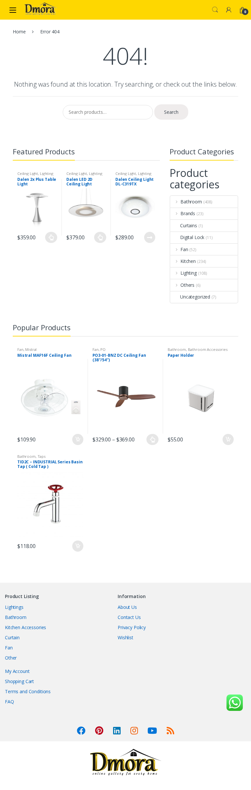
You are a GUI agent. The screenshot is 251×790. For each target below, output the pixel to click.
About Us (127, 607)
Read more (149, 237)
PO (103, 349)
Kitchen (188, 261)
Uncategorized (195, 297)
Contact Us (129, 617)
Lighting (46, 173)
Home (19, 31)
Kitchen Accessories (25, 627)
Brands (187, 213)
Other (11, 658)
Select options (51, 237)
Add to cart (77, 439)
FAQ (9, 701)
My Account (17, 671)
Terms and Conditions (28, 691)
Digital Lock (192, 237)
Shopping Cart (19, 681)
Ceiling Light (27, 173)
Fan (184, 249)
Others (187, 285)
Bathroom (191, 201)
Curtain (12, 637)
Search (215, 9)
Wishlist (125, 637)
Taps (41, 456)
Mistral (31, 349)
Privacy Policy (132, 627)
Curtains (188, 225)
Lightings (14, 607)
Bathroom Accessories (207, 349)
